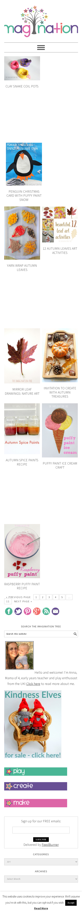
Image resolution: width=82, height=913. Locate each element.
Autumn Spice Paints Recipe (22, 462)
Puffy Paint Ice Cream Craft (60, 465)
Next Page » (23, 601)
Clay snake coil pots (22, 86)
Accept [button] (71, 902)
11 (8, 601)
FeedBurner (50, 844)
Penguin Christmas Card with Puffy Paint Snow (24, 195)
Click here (33, 683)
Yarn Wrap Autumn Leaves (22, 267)
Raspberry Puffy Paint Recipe (22, 586)
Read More (41, 908)
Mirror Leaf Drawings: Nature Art (22, 391)
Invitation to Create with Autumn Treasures (60, 392)
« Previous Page (18, 597)
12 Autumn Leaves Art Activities (60, 250)
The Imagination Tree (41, 19)
